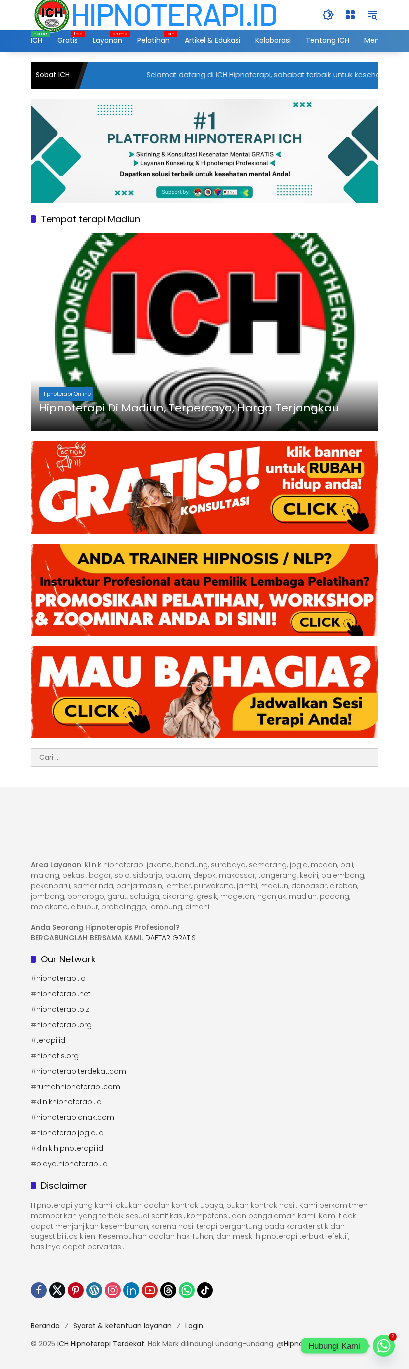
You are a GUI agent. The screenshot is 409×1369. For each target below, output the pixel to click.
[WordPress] (94, 1290)
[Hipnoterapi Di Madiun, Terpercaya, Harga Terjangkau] (204, 332)
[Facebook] (39, 1290)
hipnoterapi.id (61, 978)
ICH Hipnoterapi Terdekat (100, 1344)
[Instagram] (113, 1290)
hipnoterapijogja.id (70, 1133)
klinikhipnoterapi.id (69, 1102)
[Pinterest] (76, 1290)
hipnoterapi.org (64, 1025)
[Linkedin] (131, 1290)
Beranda (45, 1326)
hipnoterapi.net (63, 994)
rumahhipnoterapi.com (78, 1087)
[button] (328, 15)
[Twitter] (57, 1290)
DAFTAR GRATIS (170, 938)
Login (194, 1326)
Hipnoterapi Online (66, 394)
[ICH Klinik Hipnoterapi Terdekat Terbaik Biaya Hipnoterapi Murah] (155, 14)
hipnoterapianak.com (75, 1117)
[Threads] (168, 1290)
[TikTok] (205, 1290)
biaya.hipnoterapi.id (72, 1164)
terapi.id (50, 1040)
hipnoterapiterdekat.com (81, 1071)
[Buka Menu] (350, 15)
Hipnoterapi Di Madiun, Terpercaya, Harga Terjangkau (189, 408)
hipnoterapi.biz (62, 1009)
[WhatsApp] (187, 1290)
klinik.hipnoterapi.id (69, 1148)
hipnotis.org (57, 1056)
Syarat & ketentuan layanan (122, 1326)
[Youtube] (150, 1290)
